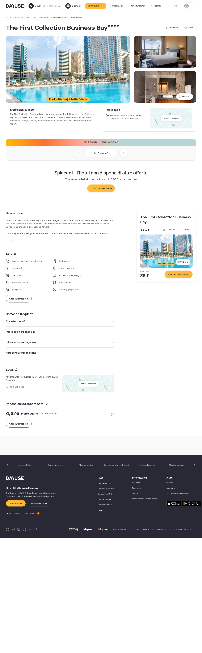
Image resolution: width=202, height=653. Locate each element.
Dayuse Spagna (104, 499)
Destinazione (118, 6)
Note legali (159, 529)
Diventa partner (16, 503)
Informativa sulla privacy (178, 529)
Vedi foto (186, 96)
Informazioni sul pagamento (22, 342)
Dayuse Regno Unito (106, 488)
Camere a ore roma (55, 465)
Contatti (170, 483)
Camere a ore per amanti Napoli (116, 465)
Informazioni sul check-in (20, 331)
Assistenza (156, 6)
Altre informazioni (19, 298)
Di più (9, 240)
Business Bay (44, 17)
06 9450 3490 (17, 387)
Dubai (26, 17)
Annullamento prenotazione (178, 493)
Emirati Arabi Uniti (14, 17)
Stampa (135, 493)
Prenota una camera (179, 274)
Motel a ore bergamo (146, 465)
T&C (194, 529)
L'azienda (136, 483)
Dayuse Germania (105, 504)
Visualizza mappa (171, 118)
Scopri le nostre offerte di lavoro (144, 498)
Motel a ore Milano (24, 465)
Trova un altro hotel (101, 188)
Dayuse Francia (104, 483)
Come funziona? (137, 6)
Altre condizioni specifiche (21, 352)
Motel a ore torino (86, 465)
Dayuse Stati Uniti (105, 494)
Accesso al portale (39, 503)
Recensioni (136, 488)
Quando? (103, 153)
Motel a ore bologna (177, 465)
